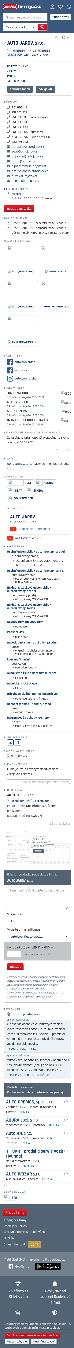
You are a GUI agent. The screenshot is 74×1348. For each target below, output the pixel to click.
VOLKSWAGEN (23, 498)
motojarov (21, 370)
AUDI (27, 482)
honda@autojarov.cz (25, 181)
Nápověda (38, 1232)
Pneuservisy (15, 632)
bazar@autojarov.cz (25, 161)
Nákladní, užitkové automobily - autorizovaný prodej (29, 589)
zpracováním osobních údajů (36, 996)
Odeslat (15, 966)
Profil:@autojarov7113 (28, 538)
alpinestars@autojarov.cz (29, 166)
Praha (11, 76)
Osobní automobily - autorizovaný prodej (36, 551)
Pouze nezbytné (17, 1342)
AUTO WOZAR (23, 1174)
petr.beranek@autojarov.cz (30, 171)
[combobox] (25, 17)
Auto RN (19, 1133)
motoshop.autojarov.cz (26, 1014)
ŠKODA (38, 490)
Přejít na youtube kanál (33, 529)
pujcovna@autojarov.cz (27, 156)
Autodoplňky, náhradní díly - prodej (32, 642)
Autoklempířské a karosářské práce (32, 673)
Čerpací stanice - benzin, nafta (29, 704)
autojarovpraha (24, 362)
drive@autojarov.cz (25, 176)
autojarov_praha (25, 378)
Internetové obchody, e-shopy (28, 717)
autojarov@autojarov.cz (28, 146)
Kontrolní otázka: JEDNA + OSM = (30, 947)
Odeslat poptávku (19, 208)
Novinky (9, 1238)
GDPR (34, 1244)
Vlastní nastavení (43, 1342)
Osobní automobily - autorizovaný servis (35, 570)
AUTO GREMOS (30, 1102)
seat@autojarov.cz (24, 151)
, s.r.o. (19, 463)
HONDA (48, 482)
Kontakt (19, 1244)
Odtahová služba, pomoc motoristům (33, 694)
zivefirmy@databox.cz (47, 1259)
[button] (52, 7)
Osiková (12, 66)
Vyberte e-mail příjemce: (23, 929)
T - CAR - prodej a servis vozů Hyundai (34, 1154)
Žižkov (11, 71)
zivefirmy (21, 1266)
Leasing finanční (18, 659)
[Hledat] (42, 27)
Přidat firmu (60, 17)
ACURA (22, 1120)
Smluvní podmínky (16, 1232)
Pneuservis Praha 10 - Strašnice (28, 1075)
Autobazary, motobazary (25, 621)
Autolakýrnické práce (22, 683)
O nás (7, 1244)
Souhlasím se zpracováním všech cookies (32, 1335)
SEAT (18, 490)
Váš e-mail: (14, 914)
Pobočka (10, 458)
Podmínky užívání (16, 1226)
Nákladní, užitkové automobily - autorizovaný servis (29, 606)
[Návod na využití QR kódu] (24, 1192)
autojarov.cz (19, 756)
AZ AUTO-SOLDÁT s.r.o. (22, 1048)
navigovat (45, 89)
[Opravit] (56, 37)
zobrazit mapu (20, 89)
